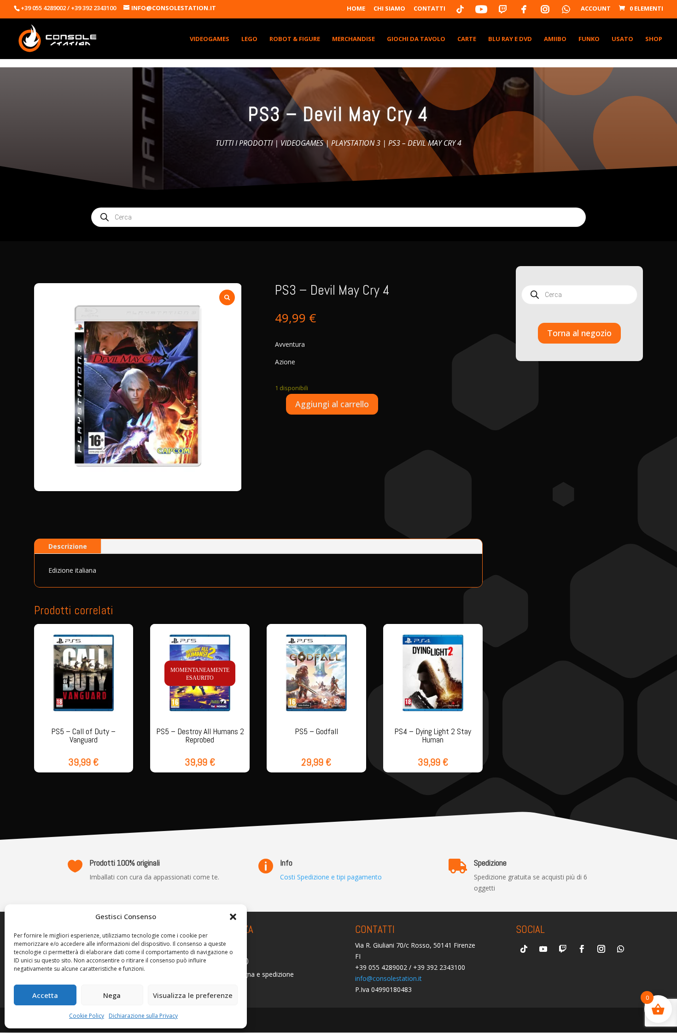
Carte (466, 39)
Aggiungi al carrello (332, 404)
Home (356, 9)
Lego (249, 39)
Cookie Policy (86, 1016)
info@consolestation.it (388, 978)
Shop (653, 39)
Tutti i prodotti (244, 143)
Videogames (301, 143)
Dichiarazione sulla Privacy (143, 1016)
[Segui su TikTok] (523, 949)
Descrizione (67, 546)
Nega (112, 995)
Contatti (429, 9)
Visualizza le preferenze (193, 995)
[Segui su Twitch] (562, 949)
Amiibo (555, 39)
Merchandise (353, 39)
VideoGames (209, 39)
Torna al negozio (579, 332)
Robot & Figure (294, 39)
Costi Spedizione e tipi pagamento (331, 877)
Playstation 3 (355, 143)
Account (596, 9)
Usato (622, 39)
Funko (589, 39)
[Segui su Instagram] (601, 949)
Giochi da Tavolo (416, 39)
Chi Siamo (389, 9)
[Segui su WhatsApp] (620, 949)
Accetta (45, 995)
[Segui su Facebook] (581, 949)
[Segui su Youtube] (543, 949)
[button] (233, 916)
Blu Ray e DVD (510, 39)
